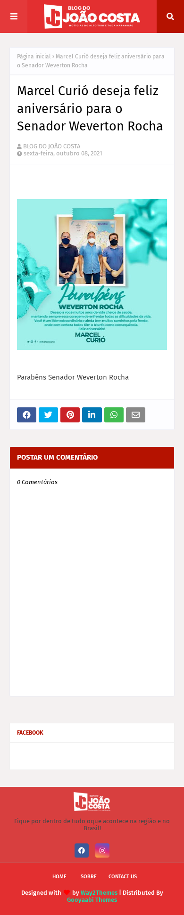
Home (59, 877)
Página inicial (34, 56)
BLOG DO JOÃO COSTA (51, 146)
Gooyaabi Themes (92, 899)
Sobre (89, 877)
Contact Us (123, 877)
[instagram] (102, 850)
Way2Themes (99, 892)
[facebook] (82, 850)
